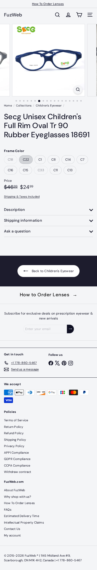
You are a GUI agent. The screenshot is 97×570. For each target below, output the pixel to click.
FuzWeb (13, 15)
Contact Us (12, 529)
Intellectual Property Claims (24, 522)
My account (12, 535)
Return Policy (13, 427)
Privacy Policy (14, 446)
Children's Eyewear (49, 105)
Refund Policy (14, 433)
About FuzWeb (14, 490)
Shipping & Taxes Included (22, 196)
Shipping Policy (15, 440)
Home (8, 105)
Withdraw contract (17, 472)
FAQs (8, 510)
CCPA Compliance (17, 465)
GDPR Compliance (17, 459)
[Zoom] (78, 89)
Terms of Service (16, 420)
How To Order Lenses (48, 4)
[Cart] (79, 15)
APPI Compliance (16, 453)
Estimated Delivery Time (21, 516)
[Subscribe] (70, 329)
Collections (24, 105)
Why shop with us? (17, 497)
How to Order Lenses (48, 295)
